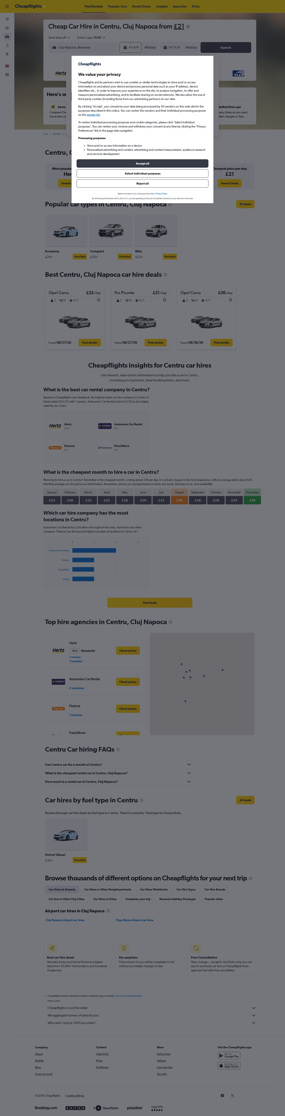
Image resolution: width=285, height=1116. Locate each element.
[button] (142, 163)
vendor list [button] (93, 114)
